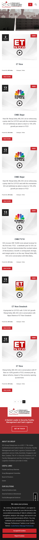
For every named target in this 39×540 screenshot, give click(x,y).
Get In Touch (19, 429)
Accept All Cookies (19, 531)
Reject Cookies (19, 536)
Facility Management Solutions (11, 497)
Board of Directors (7, 477)
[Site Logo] (12, 4)
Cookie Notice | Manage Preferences (22, 526)
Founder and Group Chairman (10, 469)
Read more (7, 76)
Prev (15, 401)
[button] (30, 4)
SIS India (10, 70)
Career (4, 481)
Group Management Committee (11, 473)
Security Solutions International (11, 494)
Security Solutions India (9, 490)
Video (23, 70)
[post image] (19, 47)
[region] (19, 520)
